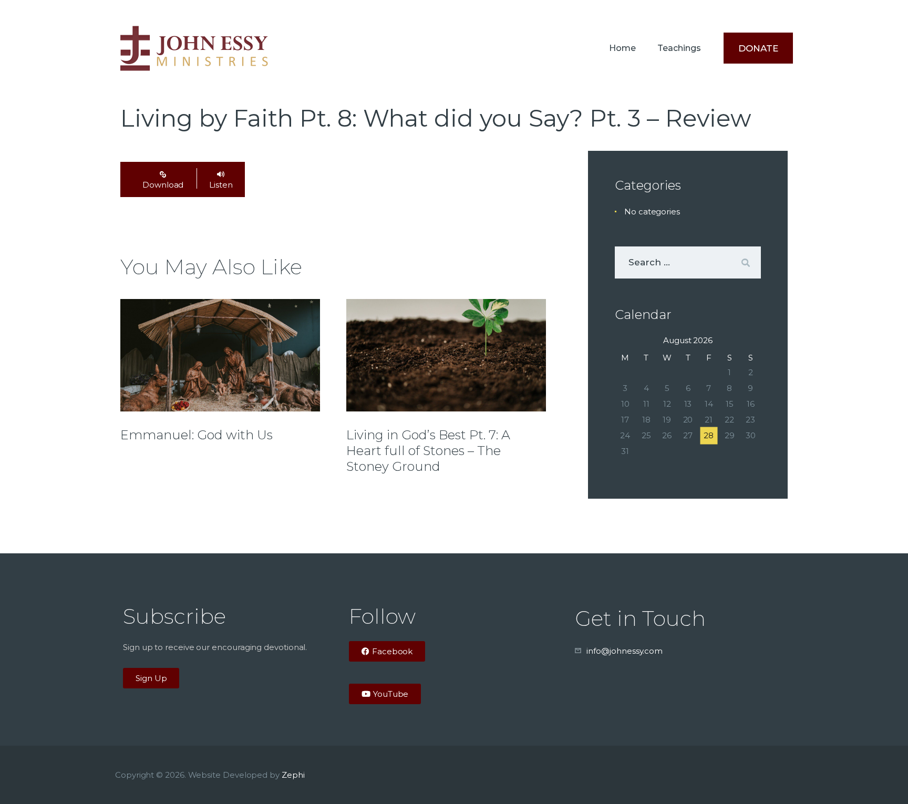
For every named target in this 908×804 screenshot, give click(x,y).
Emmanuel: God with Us (196, 434)
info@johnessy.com (624, 651)
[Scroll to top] (881, 778)
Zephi (293, 775)
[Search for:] (688, 262)
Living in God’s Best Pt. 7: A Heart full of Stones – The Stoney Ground (428, 450)
